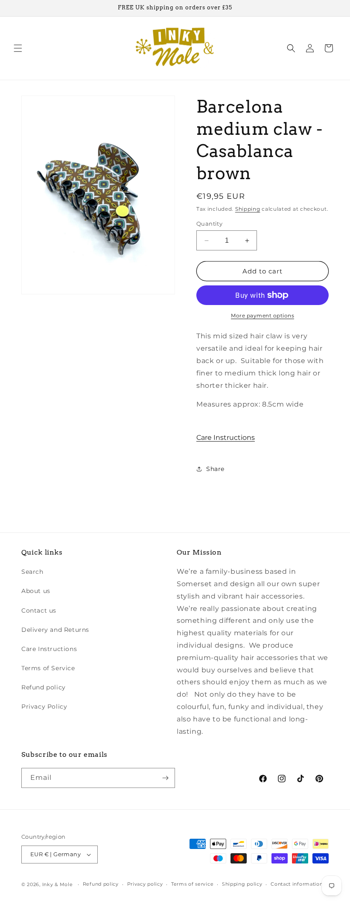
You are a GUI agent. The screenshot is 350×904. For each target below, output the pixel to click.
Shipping (247, 209)
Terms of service (192, 884)
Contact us (38, 610)
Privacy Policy (44, 706)
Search (32, 572)
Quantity (209, 223)
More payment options (262, 315)
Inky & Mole (57, 884)
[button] (18, 48)
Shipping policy (242, 884)
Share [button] (215, 469)
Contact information (297, 884)
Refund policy (43, 687)
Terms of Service (48, 668)
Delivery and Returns (55, 630)
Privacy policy (145, 884)
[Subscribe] (165, 778)
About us (35, 591)
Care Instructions (225, 437)
